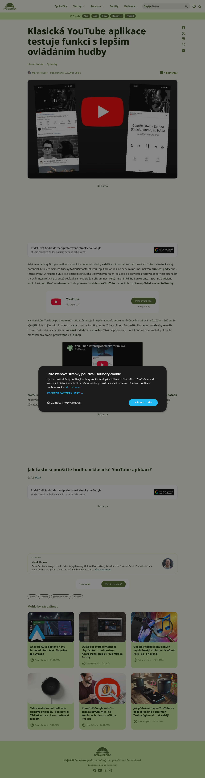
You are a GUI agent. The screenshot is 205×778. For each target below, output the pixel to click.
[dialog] (102, 389)
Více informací (73, 387)
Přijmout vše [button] (143, 402)
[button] (102, 393)
